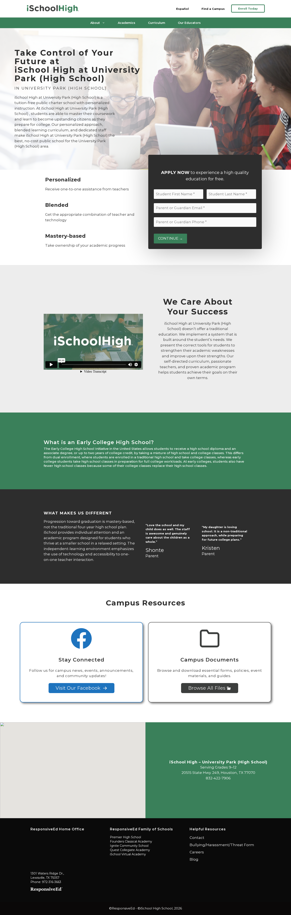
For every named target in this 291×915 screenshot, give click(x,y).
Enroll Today (248, 8)
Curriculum (156, 23)
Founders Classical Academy (131, 841)
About (95, 23)
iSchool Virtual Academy (128, 854)
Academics (126, 23)
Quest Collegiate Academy (130, 850)
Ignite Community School (129, 846)
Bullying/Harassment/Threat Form (222, 845)
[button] (72, 767)
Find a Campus (213, 8)
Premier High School (125, 837)
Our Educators (189, 23)
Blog (194, 859)
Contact (197, 837)
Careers (197, 852)
